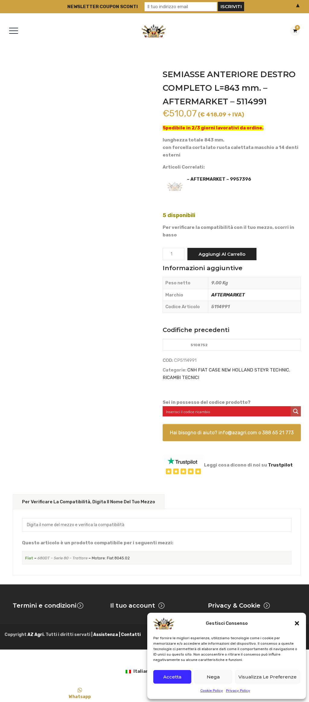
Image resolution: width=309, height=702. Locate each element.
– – (77, 558)
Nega (213, 677)
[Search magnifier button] (296, 411)
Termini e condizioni (44, 605)
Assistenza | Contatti (117, 634)
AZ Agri (35, 634)
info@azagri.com (237, 432)
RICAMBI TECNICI (181, 377)
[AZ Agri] (154, 30)
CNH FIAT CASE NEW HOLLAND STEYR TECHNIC (238, 370)
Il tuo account (132, 605)
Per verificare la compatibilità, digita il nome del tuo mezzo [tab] (88, 501)
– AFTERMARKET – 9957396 (219, 179)
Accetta (172, 677)
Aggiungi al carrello (222, 254)
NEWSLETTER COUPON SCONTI (102, 6)
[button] (297, 623)
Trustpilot (280, 465)
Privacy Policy (238, 690)
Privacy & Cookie (234, 605)
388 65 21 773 (278, 432)
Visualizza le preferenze (267, 677)
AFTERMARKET (228, 295)
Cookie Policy (211, 690)
